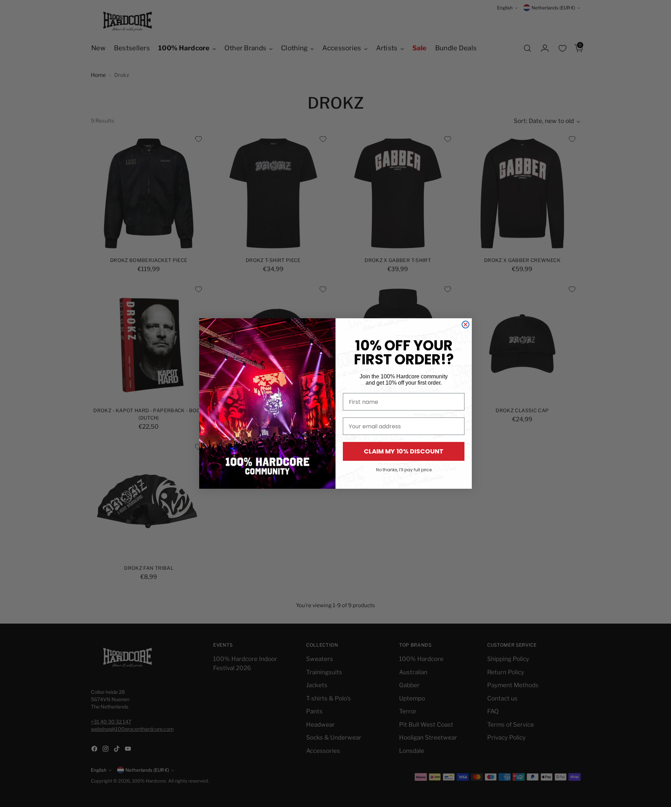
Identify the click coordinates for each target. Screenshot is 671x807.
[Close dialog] (465, 324)
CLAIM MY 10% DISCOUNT (403, 451)
